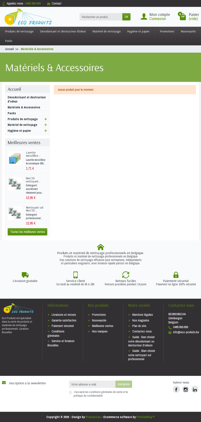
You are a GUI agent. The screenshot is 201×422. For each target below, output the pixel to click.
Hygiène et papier (138, 31)
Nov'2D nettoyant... (33, 179)
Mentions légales (142, 314)
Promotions (167, 31)
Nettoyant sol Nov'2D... (34, 208)
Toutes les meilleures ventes (27, 232)
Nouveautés (188, 31)
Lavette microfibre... (33, 153)
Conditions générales (56, 333)
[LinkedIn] (194, 389)
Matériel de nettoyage (106, 31)
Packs (8, 41)
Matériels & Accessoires (24, 107)
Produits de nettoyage (19, 31)
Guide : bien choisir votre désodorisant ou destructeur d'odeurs (141, 341)
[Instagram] (185, 389)
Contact (56, 3)
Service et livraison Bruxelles (61, 343)
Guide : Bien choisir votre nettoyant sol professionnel (141, 355)
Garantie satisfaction (64, 320)
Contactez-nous (142, 331)
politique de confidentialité (88, 395)
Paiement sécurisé (63, 326)
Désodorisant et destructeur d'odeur (63, 31)
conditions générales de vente (105, 392)
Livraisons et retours (64, 314)
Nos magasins (140, 320)
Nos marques (100, 331)
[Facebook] (176, 389)
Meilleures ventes (102, 326)
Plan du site (139, 326)
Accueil (14, 89)
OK (126, 17)
